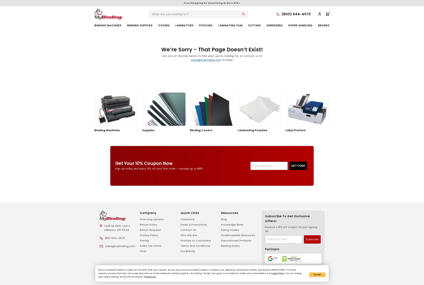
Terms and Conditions (195, 246)
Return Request (150, 230)
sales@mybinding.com (206, 60)
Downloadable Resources (238, 235)
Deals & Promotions (194, 224)
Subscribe (312, 239)
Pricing (144, 240)
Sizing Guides (230, 230)
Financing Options (152, 219)
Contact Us (188, 230)
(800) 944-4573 (296, 14)
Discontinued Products (236, 240)
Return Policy (148, 224)
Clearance (188, 219)
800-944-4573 (115, 238)
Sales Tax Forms (150, 246)
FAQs (143, 251)
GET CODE (298, 165)
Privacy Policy (149, 235)
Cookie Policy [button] (277, 273)
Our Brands (188, 251)
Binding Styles (230, 246)
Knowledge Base (232, 224)
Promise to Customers (196, 240)
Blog (224, 219)
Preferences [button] (150, 277)
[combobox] (198, 14)
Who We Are (189, 235)
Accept (317, 274)
